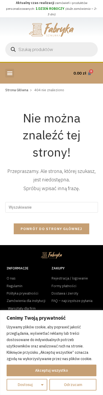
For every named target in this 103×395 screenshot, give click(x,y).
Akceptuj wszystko (51, 370)
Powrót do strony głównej (51, 229)
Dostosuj (25, 384)
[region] (51, 352)
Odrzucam (73, 384)
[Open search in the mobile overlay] (51, 49)
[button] (9, 73)
